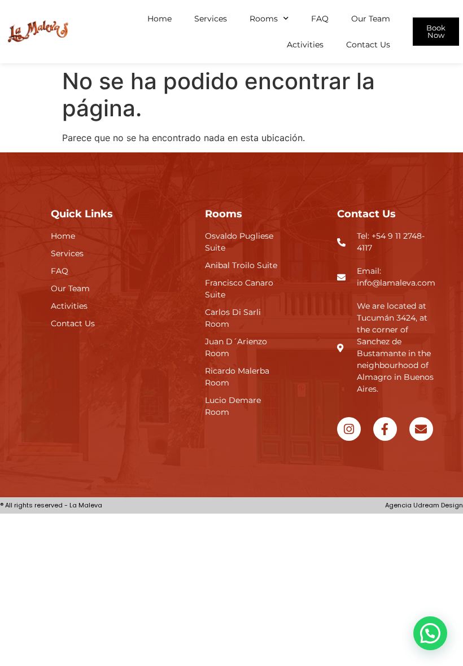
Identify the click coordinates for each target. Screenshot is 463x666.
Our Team (370, 19)
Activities (305, 45)
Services (210, 19)
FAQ (320, 19)
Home (159, 19)
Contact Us (368, 45)
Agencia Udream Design (424, 505)
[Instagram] (349, 429)
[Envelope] (421, 429)
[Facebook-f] (385, 429)
